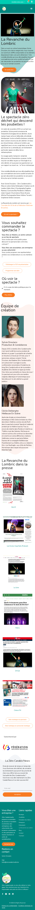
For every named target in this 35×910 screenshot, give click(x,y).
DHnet (17, 671)
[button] (31, 8)
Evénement (22, 825)
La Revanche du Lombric (26, 828)
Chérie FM (17, 710)
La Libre (16, 588)
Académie (21, 817)
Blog (20, 830)
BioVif (13, 507)
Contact (21, 833)
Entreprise (22, 822)
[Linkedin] (13, 894)
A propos (21, 836)
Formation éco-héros (25, 820)
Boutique (21, 814)
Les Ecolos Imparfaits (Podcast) (17, 546)
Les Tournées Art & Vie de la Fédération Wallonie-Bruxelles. (17, 205)
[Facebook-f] (2, 894)
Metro (17, 628)
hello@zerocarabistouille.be (10, 862)
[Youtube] (9, 894)
